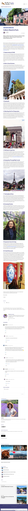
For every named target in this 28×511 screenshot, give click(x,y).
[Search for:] (13, 482)
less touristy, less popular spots (17, 156)
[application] (14, 452)
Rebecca (6, 345)
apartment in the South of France (11, 246)
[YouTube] (2, 426)
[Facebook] (4, 426)
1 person (9, 383)
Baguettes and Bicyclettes (6, 6)
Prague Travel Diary (5, 467)
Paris (12, 27)
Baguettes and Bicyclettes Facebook (5, 462)
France (7, 27)
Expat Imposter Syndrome (6, 476)
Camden (7, 357)
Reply (5, 332)
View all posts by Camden (11, 318)
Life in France (10, 27)
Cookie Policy (13, 509)
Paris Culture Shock (19, 309)
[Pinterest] (5, 426)
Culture (5, 27)
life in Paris (9, 309)
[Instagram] (1, 426)
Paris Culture (15, 309)
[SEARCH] (26, 482)
